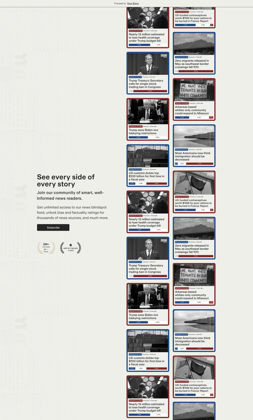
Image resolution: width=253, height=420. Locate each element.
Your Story (133, 3)
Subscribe (53, 227)
